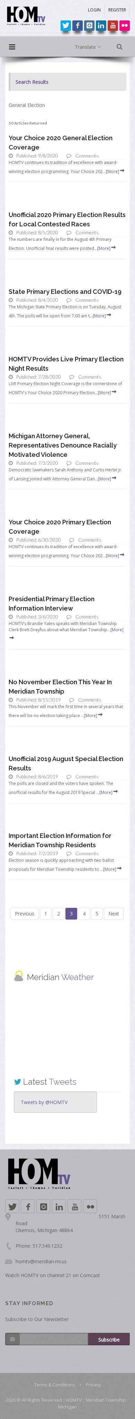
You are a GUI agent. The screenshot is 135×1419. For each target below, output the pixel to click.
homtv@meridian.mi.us (41, 1261)
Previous (24, 913)
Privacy (93, 1385)
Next (113, 913)
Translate (86, 47)
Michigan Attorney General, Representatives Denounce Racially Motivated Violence (63, 445)
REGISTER (117, 10)
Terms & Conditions (54, 1385)
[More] (112, 171)
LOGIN (94, 10)
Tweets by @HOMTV (44, 1102)
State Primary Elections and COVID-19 (65, 291)
